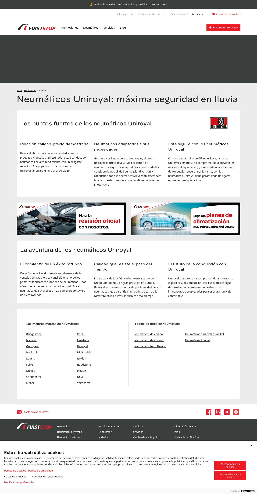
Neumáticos (90, 27)
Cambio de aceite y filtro (146, 437)
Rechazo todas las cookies (230, 475)
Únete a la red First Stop (187, 437)
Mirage (81, 370)
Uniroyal (82, 346)
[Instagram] (235, 412)
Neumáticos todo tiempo (150, 346)
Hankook (32, 352)
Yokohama (84, 383)
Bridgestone (105, 431)
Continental (33, 377)
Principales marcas (109, 426)
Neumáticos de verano (148, 334)
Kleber (30, 383)
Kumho (30, 358)
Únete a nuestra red (149, 14)
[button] (223, 27)
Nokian (81, 358)
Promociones (69, 27)
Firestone (83, 340)
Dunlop (30, 370)
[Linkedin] (217, 412)
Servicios (109, 27)
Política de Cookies (15, 470)
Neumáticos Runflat (197, 340)
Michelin (103, 437)
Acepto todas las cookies (230, 465)
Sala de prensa (124, 14)
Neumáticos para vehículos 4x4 (204, 334)
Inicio (177, 431)
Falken (30, 364)
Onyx (80, 377)
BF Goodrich (84, 352)
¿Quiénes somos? (178, 14)
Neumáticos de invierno (149, 340)
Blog (123, 27)
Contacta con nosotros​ (228, 14)
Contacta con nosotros (36, 411)
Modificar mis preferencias (19, 482)
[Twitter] (226, 412)
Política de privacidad (40, 470)
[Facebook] (208, 412)
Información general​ (185, 426)
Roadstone (84, 364)
